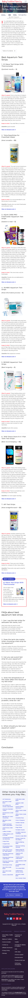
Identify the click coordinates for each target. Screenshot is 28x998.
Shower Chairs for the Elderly (20, 839)
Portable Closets (20, 830)
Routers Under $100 (21, 836)
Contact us (5, 944)
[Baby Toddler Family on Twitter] (11, 918)
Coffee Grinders (7, 831)
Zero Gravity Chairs (21, 878)
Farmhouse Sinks (7, 865)
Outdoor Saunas (20, 822)
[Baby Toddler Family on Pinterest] (14, 918)
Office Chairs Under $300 (21, 815)
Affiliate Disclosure (7, 947)
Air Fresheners (7, 799)
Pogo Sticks (19, 827)
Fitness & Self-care (20, 960)
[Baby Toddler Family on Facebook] (8, 918)
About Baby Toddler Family (7, 935)
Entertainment (19, 957)
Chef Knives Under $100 (8, 828)
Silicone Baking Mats (20, 842)
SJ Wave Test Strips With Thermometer (13, 583)
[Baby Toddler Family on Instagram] (17, 918)
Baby (16, 939)
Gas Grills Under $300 (7, 871)
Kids (16, 949)
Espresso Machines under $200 (8, 858)
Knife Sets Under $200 (20, 800)
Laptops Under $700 (20, 803)
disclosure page (19, 976)
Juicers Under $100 (8, 874)
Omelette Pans (20, 818)
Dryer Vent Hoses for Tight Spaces (7, 850)
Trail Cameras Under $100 (21, 861)
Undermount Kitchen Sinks (19, 871)
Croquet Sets (6, 843)
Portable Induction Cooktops (21, 833)
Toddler (17, 942)
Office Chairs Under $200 (21, 811)
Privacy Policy (6, 950)
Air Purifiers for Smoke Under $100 (8, 806)
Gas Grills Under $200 (7, 868)
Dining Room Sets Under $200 (7, 846)
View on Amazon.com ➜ (8, 129)
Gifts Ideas (18, 952)
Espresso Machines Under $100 (8, 854)
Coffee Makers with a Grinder (8, 834)
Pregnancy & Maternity (18, 935)
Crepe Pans (6, 841)
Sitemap (4, 953)
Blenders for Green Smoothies (8, 817)
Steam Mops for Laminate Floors (20, 850)
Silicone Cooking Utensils (20, 846)
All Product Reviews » (14, 895)
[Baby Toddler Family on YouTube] (20, 918)
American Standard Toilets (8, 809)
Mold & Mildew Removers (20, 807)
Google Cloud (18, 992)
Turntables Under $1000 (20, 865)
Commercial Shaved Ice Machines (8, 838)
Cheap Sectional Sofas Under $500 (7, 824)
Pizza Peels (19, 825)
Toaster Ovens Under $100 (20, 857)
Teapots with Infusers (19, 854)
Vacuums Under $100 (20, 875)
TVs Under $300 (20, 868)
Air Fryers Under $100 (7, 802)
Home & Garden (6, 942)
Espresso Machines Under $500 (8, 861)
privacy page (11, 980)
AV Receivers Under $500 (8, 813)
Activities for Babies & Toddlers (20, 945)
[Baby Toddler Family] (14, 914)
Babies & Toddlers (7, 939)
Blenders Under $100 (7, 821)
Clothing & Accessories (18, 964)
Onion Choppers (20, 820)
